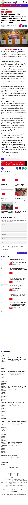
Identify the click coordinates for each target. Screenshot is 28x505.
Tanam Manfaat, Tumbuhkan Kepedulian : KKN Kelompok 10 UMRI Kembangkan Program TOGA (7, 198)
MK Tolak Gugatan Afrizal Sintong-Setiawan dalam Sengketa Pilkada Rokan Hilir (17, 387)
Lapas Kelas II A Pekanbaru (13, 159)
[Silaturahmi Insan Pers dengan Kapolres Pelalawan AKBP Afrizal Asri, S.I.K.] (4, 359)
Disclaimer (17, 489)
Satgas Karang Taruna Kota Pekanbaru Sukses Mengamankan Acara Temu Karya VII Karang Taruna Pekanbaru (17, 443)
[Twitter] (20, 168)
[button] (23, 2)
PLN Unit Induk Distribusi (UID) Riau (9, 460)
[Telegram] (23, 168)
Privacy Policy (10, 489)
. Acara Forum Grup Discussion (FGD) (10, 458)
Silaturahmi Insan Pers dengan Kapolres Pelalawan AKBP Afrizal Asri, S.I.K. (16, 358)
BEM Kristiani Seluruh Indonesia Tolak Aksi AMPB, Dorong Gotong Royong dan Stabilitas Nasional (20, 184)
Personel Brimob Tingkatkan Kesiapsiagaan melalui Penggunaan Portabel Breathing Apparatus (7, 184)
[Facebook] (17, 168)
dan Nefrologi (4, 462)
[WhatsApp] (25, 168)
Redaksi (4, 489)
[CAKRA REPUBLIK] (9, 2)
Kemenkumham (8, 11)
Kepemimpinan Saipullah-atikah (9, 455)
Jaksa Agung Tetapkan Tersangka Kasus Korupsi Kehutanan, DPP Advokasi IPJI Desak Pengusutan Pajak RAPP (17, 422)
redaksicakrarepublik (5, 25)
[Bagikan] (25, 26)
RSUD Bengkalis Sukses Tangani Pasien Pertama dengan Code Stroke (16, 372)
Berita (3, 11)
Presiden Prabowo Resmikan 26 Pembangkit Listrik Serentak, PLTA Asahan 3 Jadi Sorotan (16, 403)
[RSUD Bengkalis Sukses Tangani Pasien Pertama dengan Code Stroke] (4, 373)
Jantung (3, 464)
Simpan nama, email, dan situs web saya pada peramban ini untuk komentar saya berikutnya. (13, 248)
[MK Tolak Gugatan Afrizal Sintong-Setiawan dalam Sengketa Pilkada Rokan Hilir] (4, 388)
